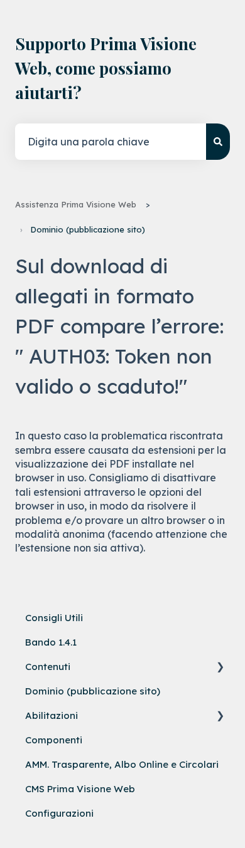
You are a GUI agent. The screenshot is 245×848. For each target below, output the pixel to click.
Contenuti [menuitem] (47, 667)
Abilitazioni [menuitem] (51, 715)
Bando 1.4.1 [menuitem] (51, 642)
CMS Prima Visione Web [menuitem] (80, 789)
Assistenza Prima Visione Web (75, 204)
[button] (220, 668)
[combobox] (110, 141)
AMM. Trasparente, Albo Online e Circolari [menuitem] (122, 764)
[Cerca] (218, 141)
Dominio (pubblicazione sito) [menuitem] (92, 691)
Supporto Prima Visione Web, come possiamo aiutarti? (106, 68)
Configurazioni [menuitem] (59, 813)
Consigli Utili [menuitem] (54, 618)
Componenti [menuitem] (53, 740)
